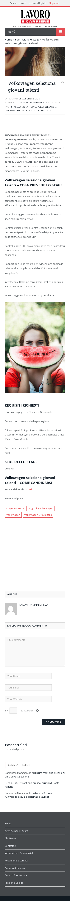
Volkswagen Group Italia (36, 110)
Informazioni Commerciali (19, 853)
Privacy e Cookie (14, 882)
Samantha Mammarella (34, 102)
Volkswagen (13, 110)
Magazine (54, 3)
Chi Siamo (10, 838)
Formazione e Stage (27, 39)
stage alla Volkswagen (44, 106)
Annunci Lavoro (18, 3)
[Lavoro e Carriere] (35, 16)
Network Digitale (37, 3)
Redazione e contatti (16, 860)
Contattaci (10, 845)
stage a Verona (19, 106)
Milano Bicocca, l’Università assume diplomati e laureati (28, 794)
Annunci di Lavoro (15, 868)
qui (30, 489)
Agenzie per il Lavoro (16, 831)
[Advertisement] (35, 124)
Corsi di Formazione (16, 875)
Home (8, 39)
